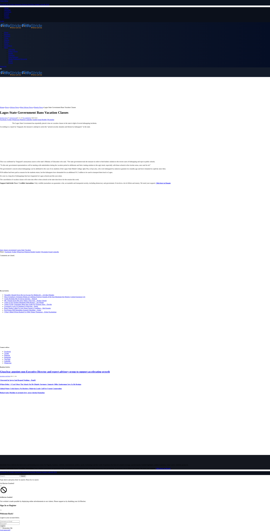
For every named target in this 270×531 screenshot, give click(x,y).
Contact (6, 17)
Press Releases (13, 57)
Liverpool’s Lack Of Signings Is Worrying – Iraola (21, 306)
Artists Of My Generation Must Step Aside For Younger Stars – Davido (28, 304)
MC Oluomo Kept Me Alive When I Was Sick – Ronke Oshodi (25, 301)
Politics (6, 42)
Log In (3, 526)
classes (5, 250)
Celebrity (7, 36)
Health (10, 53)
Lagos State (21, 250)
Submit (23, 476)
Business (7, 34)
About (6, 8)
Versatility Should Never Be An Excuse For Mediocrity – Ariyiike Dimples (29, 295)
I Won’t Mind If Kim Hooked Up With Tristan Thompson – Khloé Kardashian (30, 312)
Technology (8, 46)
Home (6, 32)
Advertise (7, 10)
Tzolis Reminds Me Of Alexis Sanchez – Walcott (20, 299)
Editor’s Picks (13, 51)
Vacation (28, 250)
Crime (6, 38)
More (6, 48)
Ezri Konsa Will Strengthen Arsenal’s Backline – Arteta (22, 310)
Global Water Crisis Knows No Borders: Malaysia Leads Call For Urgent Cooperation (31, 388)
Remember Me (7, 528)
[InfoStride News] (21, 29)
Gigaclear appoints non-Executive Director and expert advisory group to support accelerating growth (55, 371)
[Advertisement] (63, 92)
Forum (6, 16)
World (10, 61)
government (12, 250)
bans (1, 250)
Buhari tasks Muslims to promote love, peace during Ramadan (22, 393)
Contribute (7, 12)
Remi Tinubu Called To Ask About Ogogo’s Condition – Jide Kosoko (27, 308)
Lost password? (5, 530)
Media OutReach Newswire (17, 59)
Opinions (11, 55)
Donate (6, 14)
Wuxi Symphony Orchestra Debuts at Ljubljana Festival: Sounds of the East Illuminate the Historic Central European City (44, 297)
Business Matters (5, 376)
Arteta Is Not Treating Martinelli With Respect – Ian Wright (24, 302)
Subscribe (3, 66)
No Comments (27, 118)
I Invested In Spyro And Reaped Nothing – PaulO (18, 380)
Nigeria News (3, 118)
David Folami (13, 118)
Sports (6, 44)
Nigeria (6, 40)
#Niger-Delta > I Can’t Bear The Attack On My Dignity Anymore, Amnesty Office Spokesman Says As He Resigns (40, 384)
